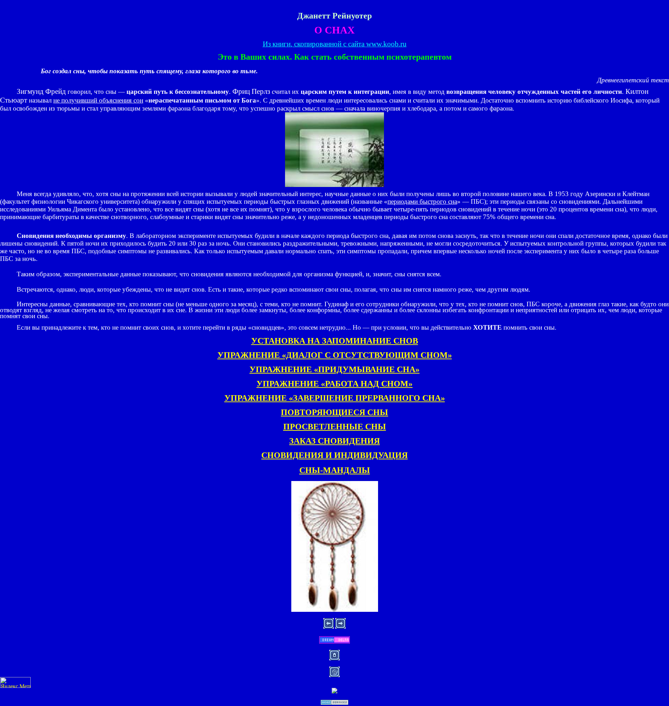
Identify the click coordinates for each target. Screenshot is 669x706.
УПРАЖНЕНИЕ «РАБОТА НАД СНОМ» (334, 383)
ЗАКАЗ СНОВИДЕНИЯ (334, 440)
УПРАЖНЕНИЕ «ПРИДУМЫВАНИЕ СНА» (334, 369)
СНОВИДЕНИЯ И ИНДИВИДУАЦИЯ (334, 455)
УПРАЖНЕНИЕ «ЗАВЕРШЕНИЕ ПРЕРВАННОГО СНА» (334, 398)
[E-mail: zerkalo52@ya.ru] (334, 675)
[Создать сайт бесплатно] (334, 703)
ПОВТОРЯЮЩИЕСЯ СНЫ (334, 412)
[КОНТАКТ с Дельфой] (334, 642)
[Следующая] (340, 627)
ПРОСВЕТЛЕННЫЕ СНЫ (334, 426)
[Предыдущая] (328, 627)
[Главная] (334, 658)
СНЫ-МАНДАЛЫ (334, 470)
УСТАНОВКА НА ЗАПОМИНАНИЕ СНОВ (334, 340)
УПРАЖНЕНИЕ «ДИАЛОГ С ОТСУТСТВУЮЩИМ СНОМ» (334, 355)
